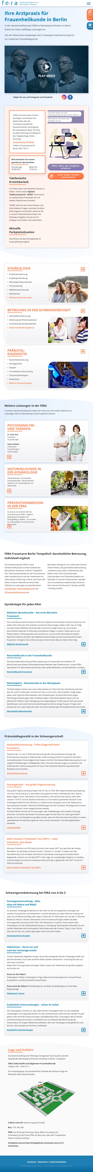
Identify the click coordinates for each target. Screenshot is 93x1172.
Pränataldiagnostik (25, 588)
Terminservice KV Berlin (23, 142)
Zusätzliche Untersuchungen (20, 1030)
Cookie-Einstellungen (57, 1162)
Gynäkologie (10, 588)
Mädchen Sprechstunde (17, 644)
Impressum (31, 1162)
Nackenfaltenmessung (17, 773)
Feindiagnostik (13, 827)
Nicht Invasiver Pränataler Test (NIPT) (24, 867)
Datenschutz (43, 1162)
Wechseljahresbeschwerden (19, 711)
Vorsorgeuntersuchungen (18, 935)
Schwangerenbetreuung (15, 592)
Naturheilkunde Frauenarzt (19, 672)
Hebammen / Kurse (15, 993)
